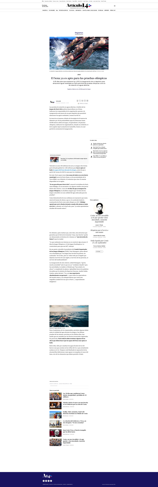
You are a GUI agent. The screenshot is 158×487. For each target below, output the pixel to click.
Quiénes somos (46, 484)
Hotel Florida (103, 1)
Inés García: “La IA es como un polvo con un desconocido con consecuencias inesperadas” (100, 152)
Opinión (106, 10)
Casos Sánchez (62, 1)
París (71, 383)
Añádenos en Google (84, 103)
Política (45, 10)
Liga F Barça (85, 1)
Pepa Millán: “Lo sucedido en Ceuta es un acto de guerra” (100, 156)
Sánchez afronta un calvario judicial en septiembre (99, 144)
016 (57, 10)
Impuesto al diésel (48, 1)
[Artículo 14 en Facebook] (48, 481)
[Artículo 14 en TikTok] (51, 481)
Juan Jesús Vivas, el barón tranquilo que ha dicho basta (100, 147)
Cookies (64, 484)
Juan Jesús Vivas (96, 1)
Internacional (63, 10)
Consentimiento (69, 484)
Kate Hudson (68, 1)
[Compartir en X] (80, 101)
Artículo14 (58, 101)
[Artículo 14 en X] (44, 481)
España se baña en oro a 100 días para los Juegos (79, 89)
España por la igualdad (90, 10)
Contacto (51, 484)
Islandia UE (80, 1)
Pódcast (112, 10)
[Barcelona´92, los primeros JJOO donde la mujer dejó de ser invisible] (54, 160)
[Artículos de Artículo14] (52, 102)
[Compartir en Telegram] (87, 101)
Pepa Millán (75, 1)
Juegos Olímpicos (53, 383)
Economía (52, 10)
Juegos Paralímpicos (64, 383)
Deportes (78, 10)
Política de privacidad (58, 484)
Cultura (71, 10)
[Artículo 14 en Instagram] (46, 481)
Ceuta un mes (55, 1)
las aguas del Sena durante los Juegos (64, 170)
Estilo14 (100, 10)
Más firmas (98, 251)
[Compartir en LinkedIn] (82, 101)
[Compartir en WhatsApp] (85, 101)
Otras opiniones (94, 200)
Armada (90, 1)
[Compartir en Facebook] (77, 101)
